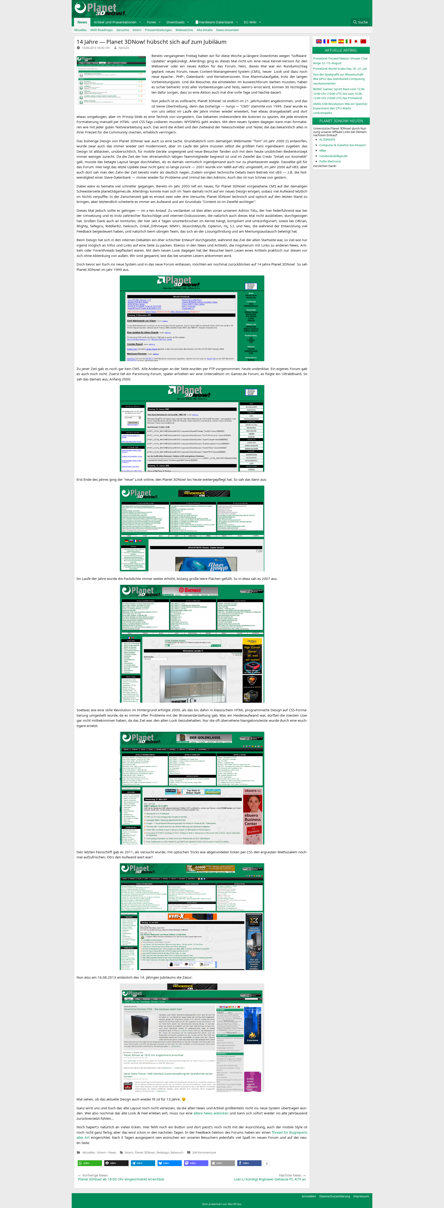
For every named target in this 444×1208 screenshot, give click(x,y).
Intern (137, 30)
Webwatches (184, 30)
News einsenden (227, 30)
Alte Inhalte (205, 30)
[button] (140, 22)
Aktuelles (80, 30)
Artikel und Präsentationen (115, 22)
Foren (151, 22)
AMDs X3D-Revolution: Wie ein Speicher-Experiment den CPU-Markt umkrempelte (340, 108)
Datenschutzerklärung (334, 1196)
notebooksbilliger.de (333, 156)
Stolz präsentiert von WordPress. (222, 1204)
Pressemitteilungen (158, 30)
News (82, 22)
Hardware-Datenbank (216, 22)
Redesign (163, 1152)
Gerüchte (122, 30)
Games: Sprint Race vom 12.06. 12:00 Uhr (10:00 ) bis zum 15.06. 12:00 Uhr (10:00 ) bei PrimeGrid (339, 93)
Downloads (175, 22)
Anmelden (309, 1196)
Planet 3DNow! (145, 1152)
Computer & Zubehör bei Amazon (342, 145)
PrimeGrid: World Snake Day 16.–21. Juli (340, 68)
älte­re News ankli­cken (211, 1113)
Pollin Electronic (330, 161)
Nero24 (124, 48)
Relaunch (177, 1152)
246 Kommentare (204, 1152)
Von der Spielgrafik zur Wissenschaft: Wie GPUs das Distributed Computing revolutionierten (339, 78)
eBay (322, 150)
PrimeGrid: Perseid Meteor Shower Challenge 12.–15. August (340, 60)
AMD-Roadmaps (101, 30)
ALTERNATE (327, 139)
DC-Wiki (250, 22)
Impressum (361, 1196)
